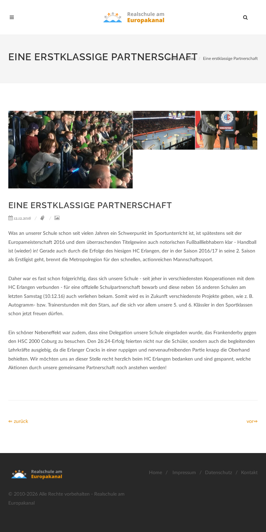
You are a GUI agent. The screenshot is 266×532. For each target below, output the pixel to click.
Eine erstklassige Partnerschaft (230, 58)
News (191, 58)
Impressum (184, 472)
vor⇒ (252, 421)
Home (172, 58)
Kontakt (249, 472)
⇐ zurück (18, 421)
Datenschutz (218, 472)
